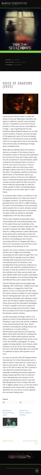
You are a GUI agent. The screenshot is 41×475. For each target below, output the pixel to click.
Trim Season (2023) (9, 427)
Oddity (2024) (8, 441)
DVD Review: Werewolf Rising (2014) (8, 412)
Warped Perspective (14, 3)
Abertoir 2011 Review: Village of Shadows (25, 412)
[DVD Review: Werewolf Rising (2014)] (10, 405)
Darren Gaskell (16, 60)
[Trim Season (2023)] (10, 422)
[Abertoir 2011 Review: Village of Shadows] (26, 405)
